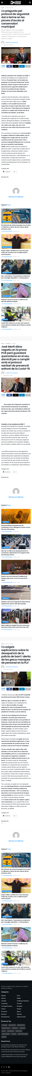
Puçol (3, 1031)
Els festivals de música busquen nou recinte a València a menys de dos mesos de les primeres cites (16, 227)
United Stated (5, 1034)
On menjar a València (23, 1001)
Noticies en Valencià (12, 42)
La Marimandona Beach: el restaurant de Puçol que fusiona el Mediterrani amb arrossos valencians (14, 1055)
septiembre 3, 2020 (8, 669)
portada (5, 319)
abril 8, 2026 (17, 231)
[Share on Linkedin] (22, 66)
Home (2, 8)
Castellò (14, 343)
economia (4, 1011)
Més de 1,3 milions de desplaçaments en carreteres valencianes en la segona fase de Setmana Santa (15, 553)
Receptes (19, 1006)
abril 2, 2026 (17, 256)
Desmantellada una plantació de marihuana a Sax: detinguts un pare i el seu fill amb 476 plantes (15, 527)
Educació (4, 1014)
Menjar (19, 998)
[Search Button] (30, 2)
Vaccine (14, 1034)
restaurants (11, 1031)
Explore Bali (12, 1025)
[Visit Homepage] (16, 2)
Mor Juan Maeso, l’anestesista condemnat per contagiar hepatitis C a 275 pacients (15, 277)
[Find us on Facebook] (1, 1067)
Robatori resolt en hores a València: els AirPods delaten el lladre (14, 300)
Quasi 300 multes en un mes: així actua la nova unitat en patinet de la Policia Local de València (16, 325)
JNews (6, 1071)
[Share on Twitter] (16, 66)
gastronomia (21, 1025)
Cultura (3, 1009)
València (5, 622)
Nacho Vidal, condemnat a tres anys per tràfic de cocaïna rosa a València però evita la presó (14, 252)
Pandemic (15, 1028)
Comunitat (7, 343)
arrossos (4, 1025)
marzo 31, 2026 (17, 303)
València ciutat (9, 8)
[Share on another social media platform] (28, 66)
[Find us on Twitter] (4, 1067)
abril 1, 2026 (17, 280)
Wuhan (4, 1037)
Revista (19, 1009)
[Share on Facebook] (9, 66)
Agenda (3, 996)
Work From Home (22, 1034)
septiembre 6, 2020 (8, 45)
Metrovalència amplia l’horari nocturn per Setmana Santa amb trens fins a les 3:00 (15, 626)
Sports (19, 1011)
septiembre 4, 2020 (8, 375)
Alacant (3, 998)
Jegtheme (8, 1073)
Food (18, 996)
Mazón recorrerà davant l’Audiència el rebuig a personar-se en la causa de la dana (14, 578)
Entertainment (5, 1017)
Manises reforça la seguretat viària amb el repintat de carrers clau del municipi (15, 603)
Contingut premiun (6, 1006)
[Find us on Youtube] (9, 1067)
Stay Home (19, 1031)
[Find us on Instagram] (6, 1067)
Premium (22, 1028)
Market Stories (6, 1028)
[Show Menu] (2, 2)
